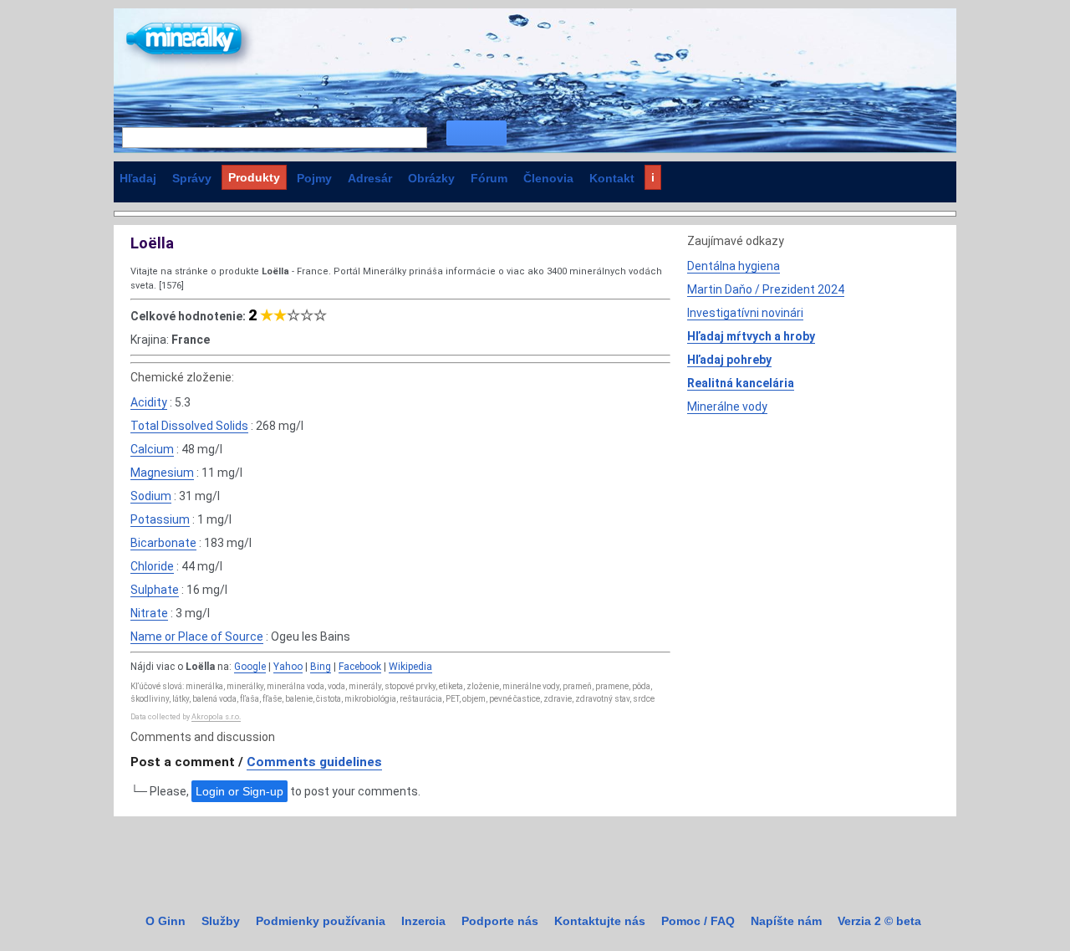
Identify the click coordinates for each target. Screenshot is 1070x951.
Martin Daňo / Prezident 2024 (765, 289)
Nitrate (149, 613)
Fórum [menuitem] (489, 178)
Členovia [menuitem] (548, 178)
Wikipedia (410, 666)
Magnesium (162, 472)
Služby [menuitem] (220, 921)
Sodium (150, 496)
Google (250, 666)
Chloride (152, 566)
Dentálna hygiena (733, 266)
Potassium (160, 519)
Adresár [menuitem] (370, 178)
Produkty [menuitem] (254, 177)
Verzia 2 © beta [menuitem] (879, 921)
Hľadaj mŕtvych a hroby (751, 336)
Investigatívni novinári (745, 313)
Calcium (152, 449)
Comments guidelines (314, 761)
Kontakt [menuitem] (611, 178)
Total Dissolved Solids (189, 425)
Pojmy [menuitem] (314, 178)
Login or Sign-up (239, 791)
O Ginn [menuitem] (165, 921)
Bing (320, 666)
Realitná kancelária (740, 383)
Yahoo (288, 666)
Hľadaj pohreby (729, 359)
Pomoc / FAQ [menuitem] (698, 921)
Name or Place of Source (196, 636)
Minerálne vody (727, 406)
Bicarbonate (163, 543)
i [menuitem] (653, 177)
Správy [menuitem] (191, 178)
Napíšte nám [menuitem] (786, 921)
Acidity (148, 402)
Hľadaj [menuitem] (138, 178)
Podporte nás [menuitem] (499, 921)
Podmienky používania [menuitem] (320, 921)
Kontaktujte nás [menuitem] (599, 921)
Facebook (360, 666)
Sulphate (154, 589)
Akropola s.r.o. (216, 717)
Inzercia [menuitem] (423, 921)
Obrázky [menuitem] (431, 178)
